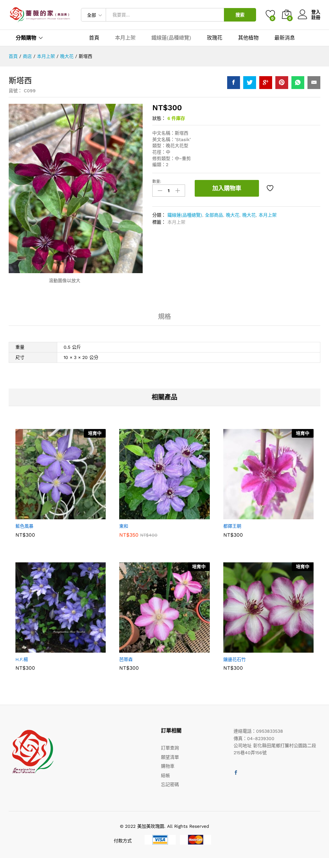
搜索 (240, 14)
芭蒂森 (126, 659)
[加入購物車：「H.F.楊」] (45, 648)
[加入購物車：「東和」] (148, 515)
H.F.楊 (21, 659)
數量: (156, 181)
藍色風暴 (24, 526)
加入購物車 (226, 188)
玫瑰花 (214, 37)
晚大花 (232, 215)
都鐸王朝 (232, 526)
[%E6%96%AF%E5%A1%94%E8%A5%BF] (249, 82)
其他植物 (248, 37)
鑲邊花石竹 (234, 659)
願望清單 (170, 757)
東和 (123, 526)
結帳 (165, 775)
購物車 (167, 766)
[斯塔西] (233, 82)
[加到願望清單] (270, 188)
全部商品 (214, 215)
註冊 (315, 17)
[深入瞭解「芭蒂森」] (148, 648)
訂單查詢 (170, 747)
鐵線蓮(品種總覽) (171, 37)
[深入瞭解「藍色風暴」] (45, 515)
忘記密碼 (170, 784)
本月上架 (125, 37)
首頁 (94, 37)
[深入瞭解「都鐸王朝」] (252, 515)
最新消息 (284, 37)
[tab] (164, 319)
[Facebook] (235, 772)
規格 (164, 316)
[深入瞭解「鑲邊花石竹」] (252, 648)
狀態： (159, 118)
